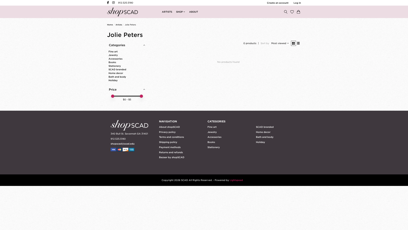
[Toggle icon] (285, 12)
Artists (119, 25)
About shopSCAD (169, 127)
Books (112, 62)
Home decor (116, 73)
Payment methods (170, 147)
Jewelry (113, 55)
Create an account (277, 3)
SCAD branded (117, 69)
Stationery (115, 66)
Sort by (265, 43)
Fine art (113, 51)
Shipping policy (168, 142)
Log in (297, 3)
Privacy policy (167, 132)
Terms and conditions (171, 137)
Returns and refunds (171, 152)
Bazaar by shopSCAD (171, 157)
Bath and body (117, 77)
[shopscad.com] (122, 12)
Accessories (115, 58)
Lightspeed (236, 180)
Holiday (113, 80)
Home (110, 25)
